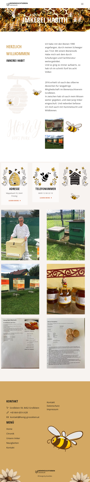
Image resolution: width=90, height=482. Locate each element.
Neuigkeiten (12, 443)
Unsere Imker (13, 438)
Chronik (10, 433)
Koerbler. (49, 476)
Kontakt (51, 402)
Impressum (53, 409)
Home (9, 429)
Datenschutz (53, 405)
